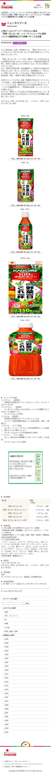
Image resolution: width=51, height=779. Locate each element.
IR (6, 620)
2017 (6, 674)
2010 (6, 701)
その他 (7, 627)
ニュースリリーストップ (12, 591)
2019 (6, 666)
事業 (6, 623)
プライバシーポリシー (21, 761)
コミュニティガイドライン (32, 764)
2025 (6, 643)
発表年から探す (9, 635)
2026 (6, 639)
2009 (6, 705)
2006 (6, 717)
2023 (6, 651)
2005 (6, 720)
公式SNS (7, 766)
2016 (6, 678)
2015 (6, 682)
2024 (6, 647)
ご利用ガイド (8, 761)
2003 (6, 728)
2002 (6, 732)
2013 (6, 689)
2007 (6, 713)
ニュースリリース (20, 12)
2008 (6, 709)
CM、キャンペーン (11, 616)
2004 (6, 724)
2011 (6, 697)
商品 (6, 612)
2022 (6, 654)
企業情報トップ (7, 12)
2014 (30, 12)
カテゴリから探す (10, 608)
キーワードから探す (11, 599)
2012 (6, 693)
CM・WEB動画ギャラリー (20, 766)
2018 (6, 670)
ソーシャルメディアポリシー (13, 764)
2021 (6, 658)
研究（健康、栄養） (12, 631)
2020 (6, 662)
